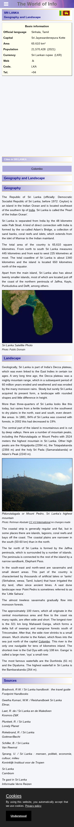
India (32, 210)
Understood (19, 815)
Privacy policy (33, 805)
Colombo (37, 168)
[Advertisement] (37, 116)
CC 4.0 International (40, 522)
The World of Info (37, 4)
